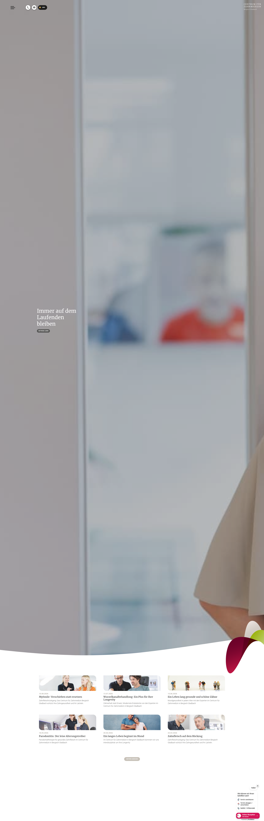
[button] (132, 759)
